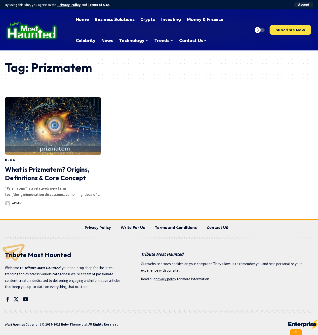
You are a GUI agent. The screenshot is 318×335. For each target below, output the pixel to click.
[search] (245, 30)
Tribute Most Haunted (42, 267)
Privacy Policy (69, 4)
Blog (10, 160)
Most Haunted (15, 324)
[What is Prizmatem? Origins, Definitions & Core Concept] (53, 126)
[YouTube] (26, 299)
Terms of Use (98, 4)
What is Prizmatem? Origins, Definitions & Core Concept (47, 173)
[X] (16, 299)
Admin (17, 203)
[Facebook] (8, 299)
